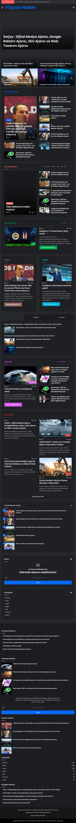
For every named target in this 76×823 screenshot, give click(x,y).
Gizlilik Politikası (30, 821)
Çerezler (38, 821)
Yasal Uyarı (60, 821)
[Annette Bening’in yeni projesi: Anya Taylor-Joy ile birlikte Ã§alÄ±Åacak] (9, 145)
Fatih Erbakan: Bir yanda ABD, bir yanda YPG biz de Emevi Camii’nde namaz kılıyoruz (18, 288)
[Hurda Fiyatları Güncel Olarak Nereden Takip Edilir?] (19, 78)
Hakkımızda (16, 821)
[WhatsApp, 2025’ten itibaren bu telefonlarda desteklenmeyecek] (9, 155)
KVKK (43, 821)
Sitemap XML (21, 810)
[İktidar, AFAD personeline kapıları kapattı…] (44, 127)
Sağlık (53, 166)
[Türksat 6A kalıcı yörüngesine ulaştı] (6, 666)
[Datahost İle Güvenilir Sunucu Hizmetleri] (56, 78)
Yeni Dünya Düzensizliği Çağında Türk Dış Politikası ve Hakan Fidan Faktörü (36, 2)
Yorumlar (62, 317)
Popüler (36, 317)
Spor (58, 166)
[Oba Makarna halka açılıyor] (44, 118)
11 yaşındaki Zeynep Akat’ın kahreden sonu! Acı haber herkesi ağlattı (61, 193)
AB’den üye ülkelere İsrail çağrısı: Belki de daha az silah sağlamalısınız (60, 399)
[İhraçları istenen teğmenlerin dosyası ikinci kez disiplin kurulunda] (44, 108)
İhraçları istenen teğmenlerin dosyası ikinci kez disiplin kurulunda (61, 109)
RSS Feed (29, 810)
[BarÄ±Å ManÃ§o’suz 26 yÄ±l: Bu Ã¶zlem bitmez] (44, 136)
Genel (7, 600)
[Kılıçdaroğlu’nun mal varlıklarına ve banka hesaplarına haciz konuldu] (44, 99)
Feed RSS (41, 810)
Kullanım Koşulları (51, 821)
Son (12, 317)
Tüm (43, 166)
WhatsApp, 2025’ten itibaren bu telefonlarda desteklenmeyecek (25, 155)
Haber (7, 603)
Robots (35, 810)
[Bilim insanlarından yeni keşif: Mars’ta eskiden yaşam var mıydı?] (44, 369)
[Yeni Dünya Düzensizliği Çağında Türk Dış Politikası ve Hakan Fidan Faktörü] (56, 59)
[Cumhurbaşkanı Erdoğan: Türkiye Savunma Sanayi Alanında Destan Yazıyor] (44, 145)
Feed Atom (48, 810)
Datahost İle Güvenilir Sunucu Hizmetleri (55, 85)
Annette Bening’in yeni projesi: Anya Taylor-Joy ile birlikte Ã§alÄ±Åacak (25, 146)
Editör (9, 137)
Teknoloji (63, 166)
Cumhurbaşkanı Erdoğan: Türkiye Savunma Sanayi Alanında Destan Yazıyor (60, 146)
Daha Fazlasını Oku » (48, 247)
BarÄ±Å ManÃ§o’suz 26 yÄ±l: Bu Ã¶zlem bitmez (59, 135)
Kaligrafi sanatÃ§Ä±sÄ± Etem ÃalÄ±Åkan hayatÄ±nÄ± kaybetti (60, 211)
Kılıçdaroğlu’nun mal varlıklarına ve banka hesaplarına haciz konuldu (61, 99)
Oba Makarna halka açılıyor (58, 117)
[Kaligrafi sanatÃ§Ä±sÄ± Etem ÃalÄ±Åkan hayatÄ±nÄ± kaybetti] (44, 210)
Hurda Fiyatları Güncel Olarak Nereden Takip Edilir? (17, 83)
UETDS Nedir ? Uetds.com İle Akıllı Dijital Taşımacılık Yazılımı (18, 65)
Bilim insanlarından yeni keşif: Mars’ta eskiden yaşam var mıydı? (60, 370)
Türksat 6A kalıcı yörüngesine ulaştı (25, 664)
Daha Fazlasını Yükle (38, 496)
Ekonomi (48, 166)
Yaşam (7, 615)
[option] (38, 49)
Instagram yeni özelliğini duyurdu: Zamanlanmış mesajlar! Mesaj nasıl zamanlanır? (60, 380)
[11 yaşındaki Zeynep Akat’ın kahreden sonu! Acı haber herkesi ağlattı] (44, 192)
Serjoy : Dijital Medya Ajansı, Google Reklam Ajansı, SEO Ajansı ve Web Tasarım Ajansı (32, 41)
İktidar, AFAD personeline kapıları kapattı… (60, 127)
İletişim (22, 821)
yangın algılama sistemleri (38, 815)
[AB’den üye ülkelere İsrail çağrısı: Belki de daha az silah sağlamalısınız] (44, 398)
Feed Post (55, 810)
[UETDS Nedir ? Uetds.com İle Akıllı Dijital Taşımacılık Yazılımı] (19, 59)
